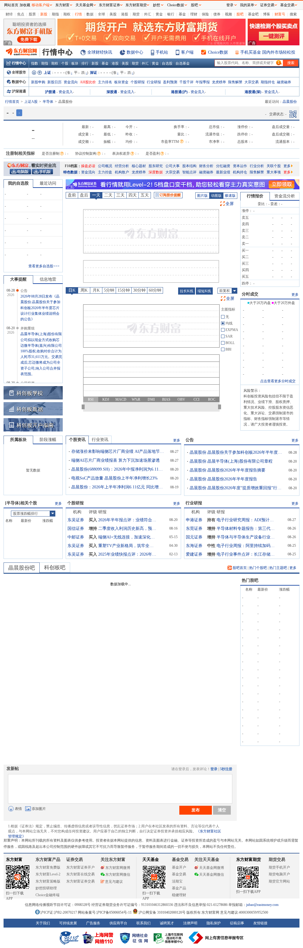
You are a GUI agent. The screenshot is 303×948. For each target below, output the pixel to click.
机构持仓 (240, 172)
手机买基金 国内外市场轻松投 (267, 52)
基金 (182, 14)
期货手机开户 (279, 867)
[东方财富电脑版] (20, 171)
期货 (136, 14)
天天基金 (150, 859)
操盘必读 (88, 166)
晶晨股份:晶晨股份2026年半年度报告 (223, 479)
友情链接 (260, 923)
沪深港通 (19, 91)
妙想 (156, 5)
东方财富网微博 (117, 868)
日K (71, 290)
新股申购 (38, 82)
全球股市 (19, 72)
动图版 (216, 196)
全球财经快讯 (99, 52)
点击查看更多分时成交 (278, 381)
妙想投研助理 (46, 888)
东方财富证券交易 (80, 881)
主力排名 (105, 82)
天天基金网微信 (211, 874)
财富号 (280, 14)
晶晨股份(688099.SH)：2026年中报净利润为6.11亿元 (118, 469)
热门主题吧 (278, 568)
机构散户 (122, 172)
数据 (90, 14)
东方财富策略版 (48, 881)
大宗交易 (251, 82)
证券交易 (267, 5)
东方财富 (14, 859)
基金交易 (179, 874)
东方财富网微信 (117, 874)
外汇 (147, 14)
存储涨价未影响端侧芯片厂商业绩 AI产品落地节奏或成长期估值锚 (118, 451)
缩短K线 (204, 291)
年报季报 (203, 82)
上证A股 (31, 102)
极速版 (230, 196)
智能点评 (189, 172)
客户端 (187, 52)
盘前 (72, 195)
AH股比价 (88, 82)
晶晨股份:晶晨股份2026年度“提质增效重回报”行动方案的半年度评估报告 (237, 488)
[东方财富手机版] (42, 171)
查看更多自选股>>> (43, 266)
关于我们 (43, 923)
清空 (222, 810)
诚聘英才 (167, 923)
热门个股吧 (258, 568)
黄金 (159, 14)
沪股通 (50, 92)
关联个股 (274, 166)
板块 (74, 63)
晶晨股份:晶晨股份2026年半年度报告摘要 (227, 470)
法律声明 (190, 923)
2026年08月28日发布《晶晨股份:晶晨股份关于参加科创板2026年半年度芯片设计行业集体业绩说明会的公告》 (40, 307)
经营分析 (122, 166)
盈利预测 (170, 82)
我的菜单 (247, 5)
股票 (32, 14)
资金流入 (66, 92)
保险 (205, 14)
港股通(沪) (179, 92)
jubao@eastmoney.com (262, 905)
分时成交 (250, 294)
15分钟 (123, 290)
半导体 (48, 102)
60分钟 (155, 290)
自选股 (167, 63)
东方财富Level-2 (48, 874)
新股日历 (54, 82)
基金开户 (179, 867)
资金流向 (71, 82)
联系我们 (143, 923)
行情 (78, 14)
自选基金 (182, 63)
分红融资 (223, 166)
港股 (124, 14)
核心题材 (139, 166)
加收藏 (25, 5)
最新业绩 (223, 172)
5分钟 (109, 290)
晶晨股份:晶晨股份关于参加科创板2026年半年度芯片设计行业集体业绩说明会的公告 (237, 452)
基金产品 (179, 888)
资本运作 (240, 166)
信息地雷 (48, 279)
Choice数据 (218, 52)
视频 (228, 14)
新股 (43, 14)
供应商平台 (118, 923)
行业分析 (257, 166)
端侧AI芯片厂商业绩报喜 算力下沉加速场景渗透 (115, 460)
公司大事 (172, 166)
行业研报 (154, 82)
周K (84, 290)
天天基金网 (84, 5)
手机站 (162, 52)
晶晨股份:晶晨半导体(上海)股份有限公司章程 (231, 461)
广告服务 (93, 923)
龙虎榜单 (219, 82)
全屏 (229, 204)
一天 (96, 195)
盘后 (84, 195)
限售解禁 (235, 82)
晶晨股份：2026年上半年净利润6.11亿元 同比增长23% (118, 487)
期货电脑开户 (279, 874)
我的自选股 (18, 183)
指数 (34, 63)
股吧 (240, 14)
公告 (190, 440)
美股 (113, 14)
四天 (132, 195)
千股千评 (186, 82)
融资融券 (284, 82)
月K (96, 290)
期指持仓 (268, 82)
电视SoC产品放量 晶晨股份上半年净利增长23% (114, 478)
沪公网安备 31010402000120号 (162, 912)
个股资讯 (77, 439)
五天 (145, 195)
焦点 (20, 14)
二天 (108, 195)
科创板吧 (54, 567)
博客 (266, 14)
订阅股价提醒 (170, 195)
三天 (120, 195)
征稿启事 (237, 923)
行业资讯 (100, 439)
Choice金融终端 (47, 895)
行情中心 (19, 63)
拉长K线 (186, 291)
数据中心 (135, 52)
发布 (195, 810)
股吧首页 (239, 568)
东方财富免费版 (48, 867)
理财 (193, 14)
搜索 (293, 14)
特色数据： (72, 172)
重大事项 (274, 172)
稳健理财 (179, 895)
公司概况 (105, 166)
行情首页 (12, 102)
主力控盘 (105, 172)
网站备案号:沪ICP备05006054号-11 (105, 912)
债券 (216, 14)
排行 (84, 63)
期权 (66, 14)
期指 (55, 14)
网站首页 (11, 5)
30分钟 (139, 290)
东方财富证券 (109, 5)
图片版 (202, 196)
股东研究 (156, 166)
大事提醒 (18, 279)
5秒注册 (226, 769)
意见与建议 (114, 882)
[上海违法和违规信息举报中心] (169, 938)
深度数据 (156, 172)
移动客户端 (40, 5)
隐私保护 (214, 923)
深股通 (112, 92)
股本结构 (189, 166)
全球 (101, 14)
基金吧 (253, 14)
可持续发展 (68, 923)
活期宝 (177, 881)
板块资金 (121, 82)
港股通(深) (253, 92)
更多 (287, 166)
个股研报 (137, 82)
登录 (213, 769)
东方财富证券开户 (80, 867)
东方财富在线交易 (80, 874)
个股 (64, 63)
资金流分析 (284, 196)
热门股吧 (250, 580)
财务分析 (206, 166)
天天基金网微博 (211, 868)
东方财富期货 (248, 859)
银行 (170, 14)
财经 (9, 14)
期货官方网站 (279, 881)
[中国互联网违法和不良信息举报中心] (216, 938)
